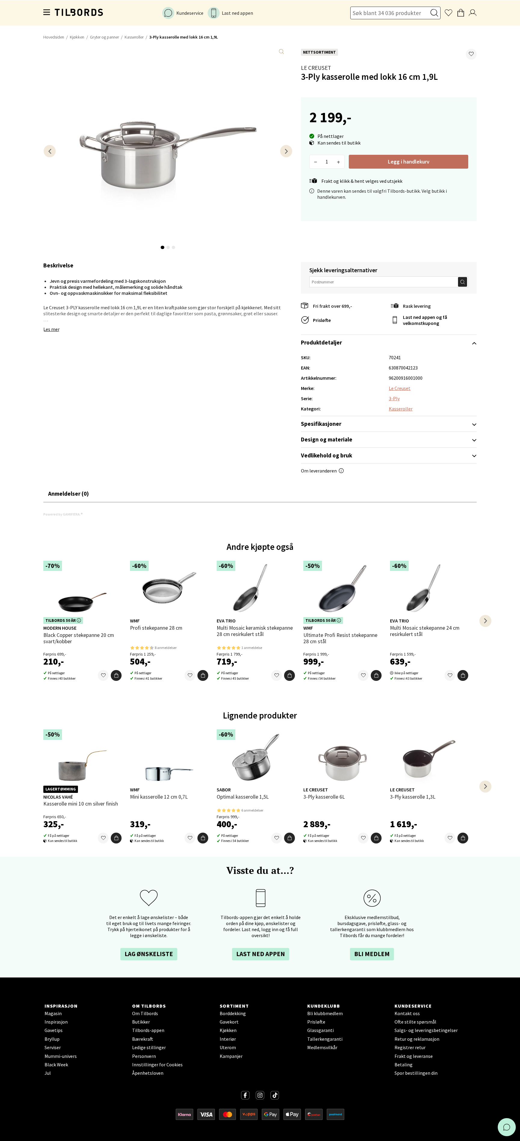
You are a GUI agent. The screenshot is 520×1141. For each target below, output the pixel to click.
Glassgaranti (320, 1030)
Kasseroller (134, 37)
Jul (48, 1073)
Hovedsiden (53, 37)
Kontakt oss (407, 1013)
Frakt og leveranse (414, 1056)
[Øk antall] (338, 161)
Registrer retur (410, 1047)
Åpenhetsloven (147, 1073)
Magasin (53, 1013)
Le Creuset (316, 67)
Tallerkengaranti (324, 1039)
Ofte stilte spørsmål (415, 1022)
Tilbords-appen (148, 1030)
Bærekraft (142, 1039)
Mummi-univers (61, 1056)
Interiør (228, 1039)
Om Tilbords (145, 1013)
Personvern (144, 1056)
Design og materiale (326, 439)
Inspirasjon (56, 1022)
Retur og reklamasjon (417, 1039)
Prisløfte (322, 320)
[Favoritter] (103, 675)
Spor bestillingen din (416, 1073)
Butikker (141, 1022)
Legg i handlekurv (408, 161)
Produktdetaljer (321, 342)
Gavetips (54, 1030)
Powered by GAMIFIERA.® (63, 514)
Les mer (51, 329)
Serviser (53, 1047)
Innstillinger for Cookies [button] (157, 1065)
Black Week (56, 1065)
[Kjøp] (116, 675)
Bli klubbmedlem (325, 1013)
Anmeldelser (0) (68, 493)
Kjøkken (77, 37)
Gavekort (229, 1022)
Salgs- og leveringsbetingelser (426, 1030)
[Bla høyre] (286, 151)
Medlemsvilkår (322, 1047)
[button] (471, 54)
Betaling (404, 1065)
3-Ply (394, 398)
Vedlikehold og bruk (326, 455)
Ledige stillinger (149, 1047)
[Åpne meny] (47, 13)
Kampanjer (231, 1056)
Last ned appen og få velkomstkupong (425, 320)
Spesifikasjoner (321, 423)
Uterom (228, 1047)
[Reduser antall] (315, 161)
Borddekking (233, 1013)
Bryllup (52, 1039)
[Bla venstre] (50, 151)
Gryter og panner (104, 37)
